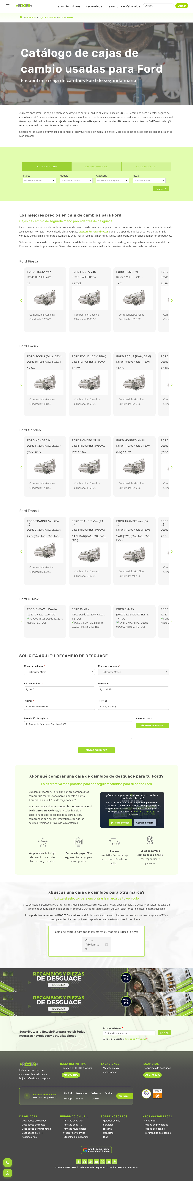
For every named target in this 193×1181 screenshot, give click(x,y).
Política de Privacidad (135, 1038)
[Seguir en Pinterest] (114, 1161)
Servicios (108, 1124)
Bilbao (79, 1098)
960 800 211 (69, 1075)
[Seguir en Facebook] (78, 1161)
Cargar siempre (144, 822)
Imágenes (144, 718)
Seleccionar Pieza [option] (142, 180)
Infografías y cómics (73, 1132)
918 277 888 (151, 1075)
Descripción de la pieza (36, 718)
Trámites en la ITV (72, 1124)
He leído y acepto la (126, 1038)
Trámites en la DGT (72, 1120)
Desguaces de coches (34, 1120)
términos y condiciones (144, 811)
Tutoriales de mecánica (75, 1136)
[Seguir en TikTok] (90, 1161)
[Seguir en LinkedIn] (108, 1161)
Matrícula (103, 683)
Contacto (108, 1132)
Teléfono (102, 701)
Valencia (96, 1093)
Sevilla (108, 1093)
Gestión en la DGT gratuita (77, 1068)
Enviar (164, 1032)
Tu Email (29, 701)
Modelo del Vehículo (109, 666)
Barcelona (81, 1093)
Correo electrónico (113, 1028)
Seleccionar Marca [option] (33, 180)
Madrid (68, 1093)
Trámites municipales (74, 1128)
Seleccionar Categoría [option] (108, 180)
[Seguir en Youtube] (96, 1161)
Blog (105, 1136)
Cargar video (122, 822)
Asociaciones (29, 1136)
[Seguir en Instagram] (84, 1161)
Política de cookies (154, 1128)
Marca (61, 17)
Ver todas (125, 1095)
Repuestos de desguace (157, 1068)
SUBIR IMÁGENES (154, 725)
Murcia (95, 1098)
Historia (107, 1128)
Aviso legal (150, 1120)
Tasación (123, 6)
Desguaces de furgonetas (36, 1128)
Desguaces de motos (33, 1124)
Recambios (93, 6)
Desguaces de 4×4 (32, 1132)
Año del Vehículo (33, 683)
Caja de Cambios (47, 17)
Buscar (182, 5)
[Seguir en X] (102, 1161)
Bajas (68, 6)
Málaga (68, 1098)
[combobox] (39, 180)
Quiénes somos (111, 1120)
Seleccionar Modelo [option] (70, 180)
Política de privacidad (156, 1124)
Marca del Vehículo (34, 666)
